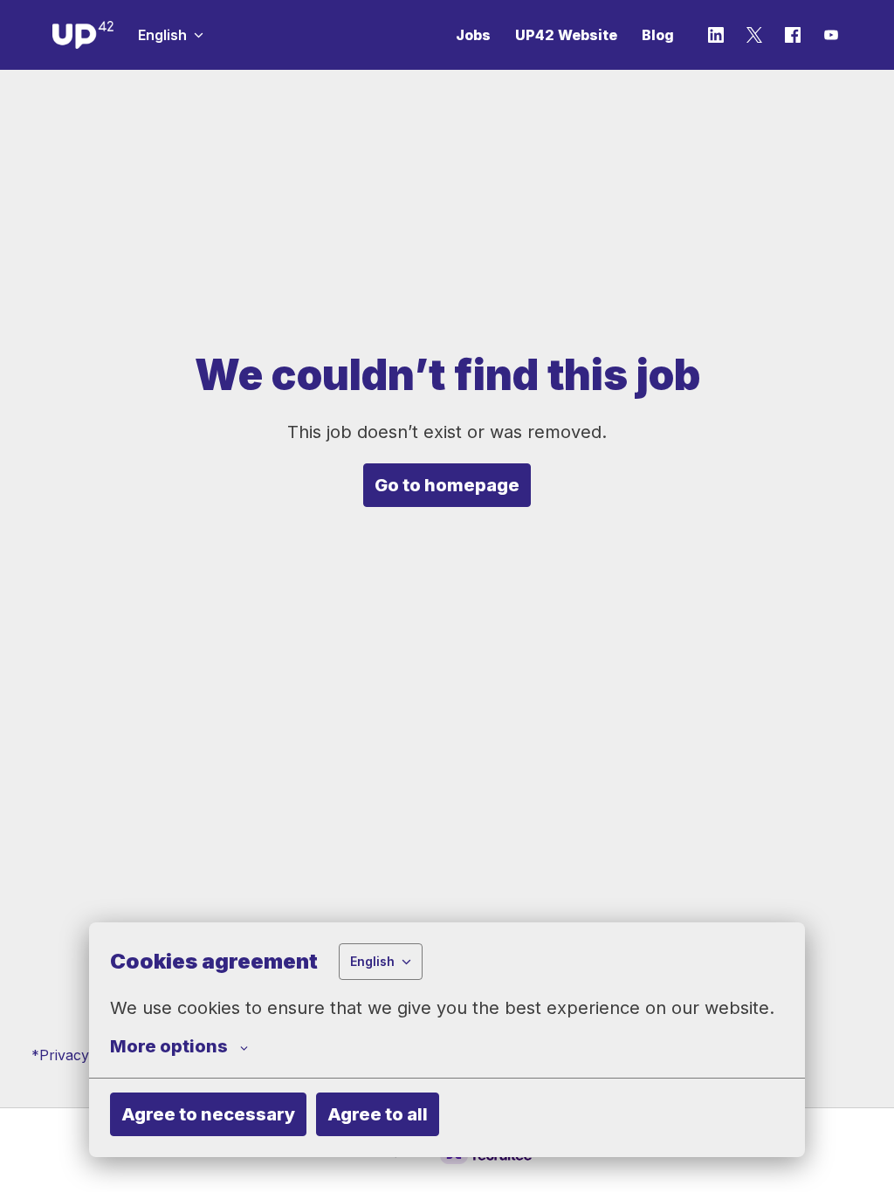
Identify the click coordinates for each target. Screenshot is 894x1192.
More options (169, 1046)
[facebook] (792, 34)
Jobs (473, 35)
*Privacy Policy (82, 1055)
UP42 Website (566, 35)
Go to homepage (447, 485)
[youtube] (831, 34)
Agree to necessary (208, 1114)
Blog (658, 35)
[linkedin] (715, 34)
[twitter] (754, 34)
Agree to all (377, 1114)
